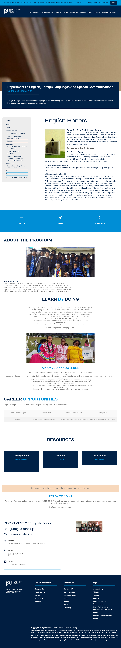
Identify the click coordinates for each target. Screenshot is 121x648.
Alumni (66, 598)
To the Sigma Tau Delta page (80, 148)
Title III (96, 592)
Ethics (95, 612)
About (90, 12)
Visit (95, 3)
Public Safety (40, 592)
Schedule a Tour (70, 595)
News (17, 3)
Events (66, 601)
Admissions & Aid (47, 12)
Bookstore (39, 598)
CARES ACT (25, 3)
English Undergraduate (16, 133)
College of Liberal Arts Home (17, 177)
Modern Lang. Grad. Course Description (15, 159)
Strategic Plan (34, 12)
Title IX (96, 595)
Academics (58, 12)
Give (113, 3)
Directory (67, 608)
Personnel (10, 171)
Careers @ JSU (9, 3)
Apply (90, 3)
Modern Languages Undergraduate (14, 137)
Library (37, 595)
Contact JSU (68, 589)
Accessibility (98, 589)
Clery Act (96, 598)
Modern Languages (14, 156)
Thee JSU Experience (37, 3)
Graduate (9, 144)
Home (8, 124)
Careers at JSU (69, 592)
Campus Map (40, 589)
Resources (10, 163)
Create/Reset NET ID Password (57, 3)
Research (82, 12)
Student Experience (71, 12)
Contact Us (10, 174)
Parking (38, 601)
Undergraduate (12, 131)
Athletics (97, 12)
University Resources (109, 12)
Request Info (103, 3)
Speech (10, 141)
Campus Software (75, 3)
